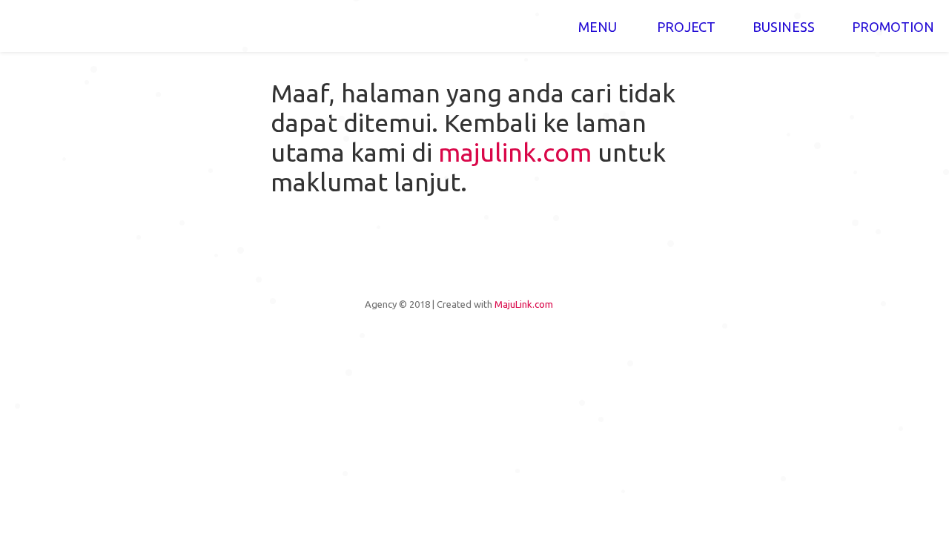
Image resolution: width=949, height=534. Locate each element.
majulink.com (515, 152)
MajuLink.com (524, 304)
